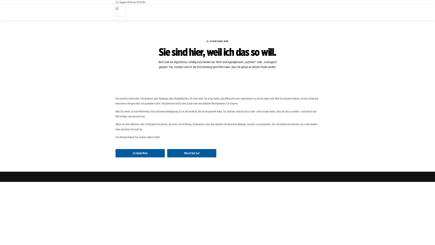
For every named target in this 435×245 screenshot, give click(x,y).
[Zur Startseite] (121, 16)
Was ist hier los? (191, 153)
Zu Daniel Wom (140, 153)
